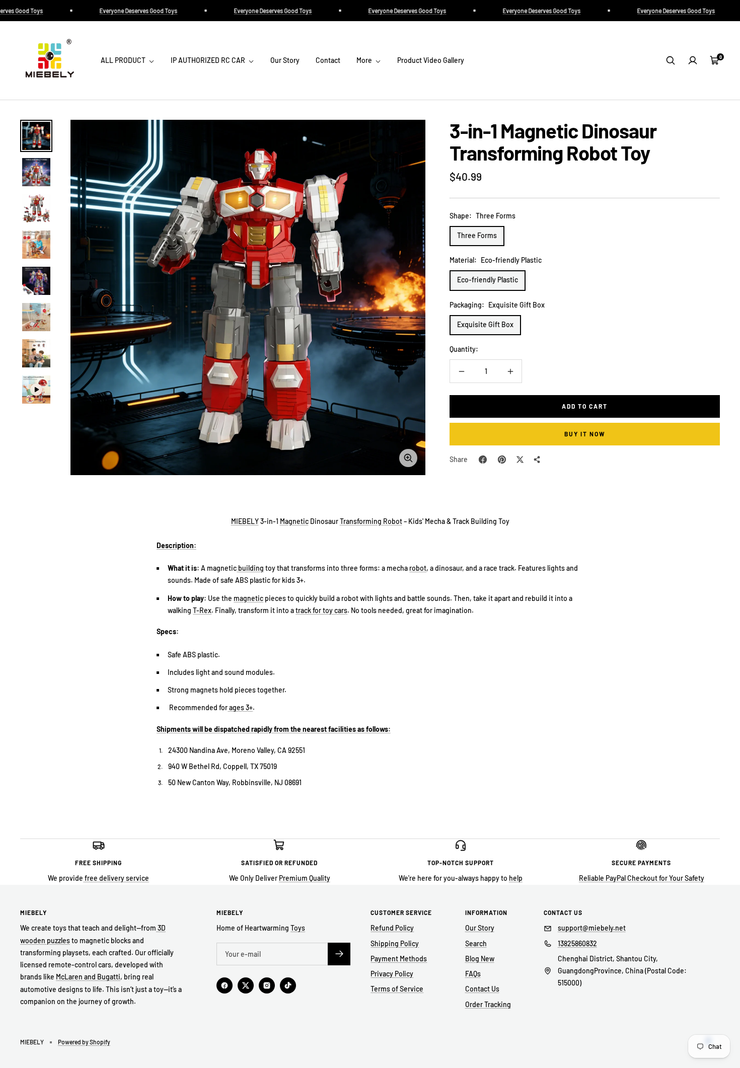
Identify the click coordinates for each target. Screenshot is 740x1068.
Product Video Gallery (430, 60)
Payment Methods (399, 958)
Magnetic (294, 521)
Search (476, 943)
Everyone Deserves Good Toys (122, 10)
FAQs (473, 973)
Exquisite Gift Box (485, 324)
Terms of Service (397, 988)
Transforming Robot (371, 521)
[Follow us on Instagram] (267, 985)
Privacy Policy (392, 973)
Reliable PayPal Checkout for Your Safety (641, 878)
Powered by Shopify (84, 1041)
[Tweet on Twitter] (520, 459)
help (516, 878)
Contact (328, 60)
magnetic (248, 598)
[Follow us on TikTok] (288, 985)
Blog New (479, 958)
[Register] (339, 954)
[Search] (670, 60)
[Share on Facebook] (483, 459)
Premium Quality (304, 878)
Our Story (285, 60)
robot (417, 568)
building (250, 568)
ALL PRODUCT (124, 60)
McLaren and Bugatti (88, 976)
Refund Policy (392, 928)
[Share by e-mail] (537, 459)
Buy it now (585, 433)
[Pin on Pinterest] (502, 459)
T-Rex (202, 610)
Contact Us (482, 988)
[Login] (693, 60)
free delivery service (116, 878)
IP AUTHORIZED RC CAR (209, 60)
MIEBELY (245, 521)
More (365, 60)
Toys (297, 928)
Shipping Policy (395, 943)
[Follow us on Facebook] (224, 985)
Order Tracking (488, 1004)
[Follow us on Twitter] (246, 985)
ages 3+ (240, 707)
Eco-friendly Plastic (487, 279)
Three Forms (477, 235)
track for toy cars (321, 610)
